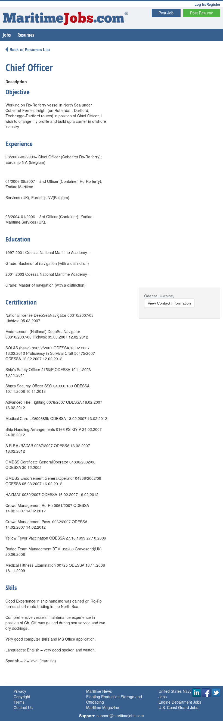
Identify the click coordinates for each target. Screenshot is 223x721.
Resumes (25, 35)
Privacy (20, 691)
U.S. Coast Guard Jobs (178, 707)
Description (16, 81)
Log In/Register (207, 4)
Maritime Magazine (102, 707)
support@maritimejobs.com (120, 715)
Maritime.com (65, 19)
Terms (19, 702)
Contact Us (23, 707)
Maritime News (99, 691)
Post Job (166, 12)
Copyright (22, 696)
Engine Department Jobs (180, 702)
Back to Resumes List (30, 49)
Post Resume (201, 12)
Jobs (7, 35)
